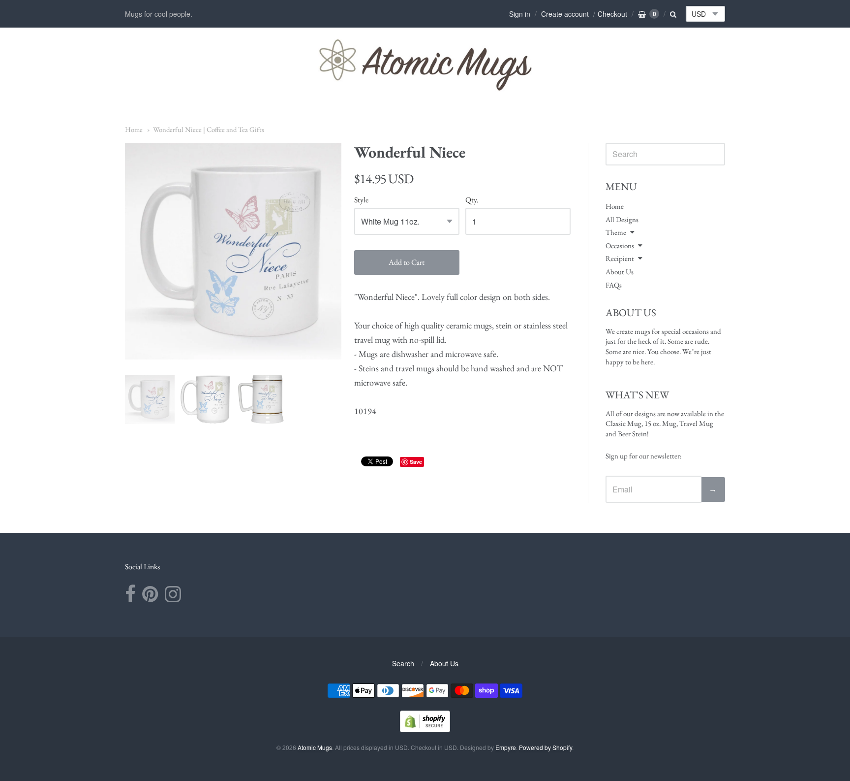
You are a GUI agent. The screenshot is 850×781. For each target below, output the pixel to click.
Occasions (620, 245)
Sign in (519, 14)
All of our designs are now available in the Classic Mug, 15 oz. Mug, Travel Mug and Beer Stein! (665, 423)
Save (416, 461)
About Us (620, 271)
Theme (616, 232)
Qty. (472, 200)
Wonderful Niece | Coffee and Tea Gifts (208, 129)
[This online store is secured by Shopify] (425, 729)
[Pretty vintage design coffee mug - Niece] (150, 399)
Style (361, 200)
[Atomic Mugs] (425, 64)
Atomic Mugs (315, 747)
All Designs (622, 219)
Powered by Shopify (545, 747)
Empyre (505, 747)
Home (134, 129)
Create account (565, 14)
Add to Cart (407, 262)
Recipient (620, 258)
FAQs (614, 285)
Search (403, 663)
